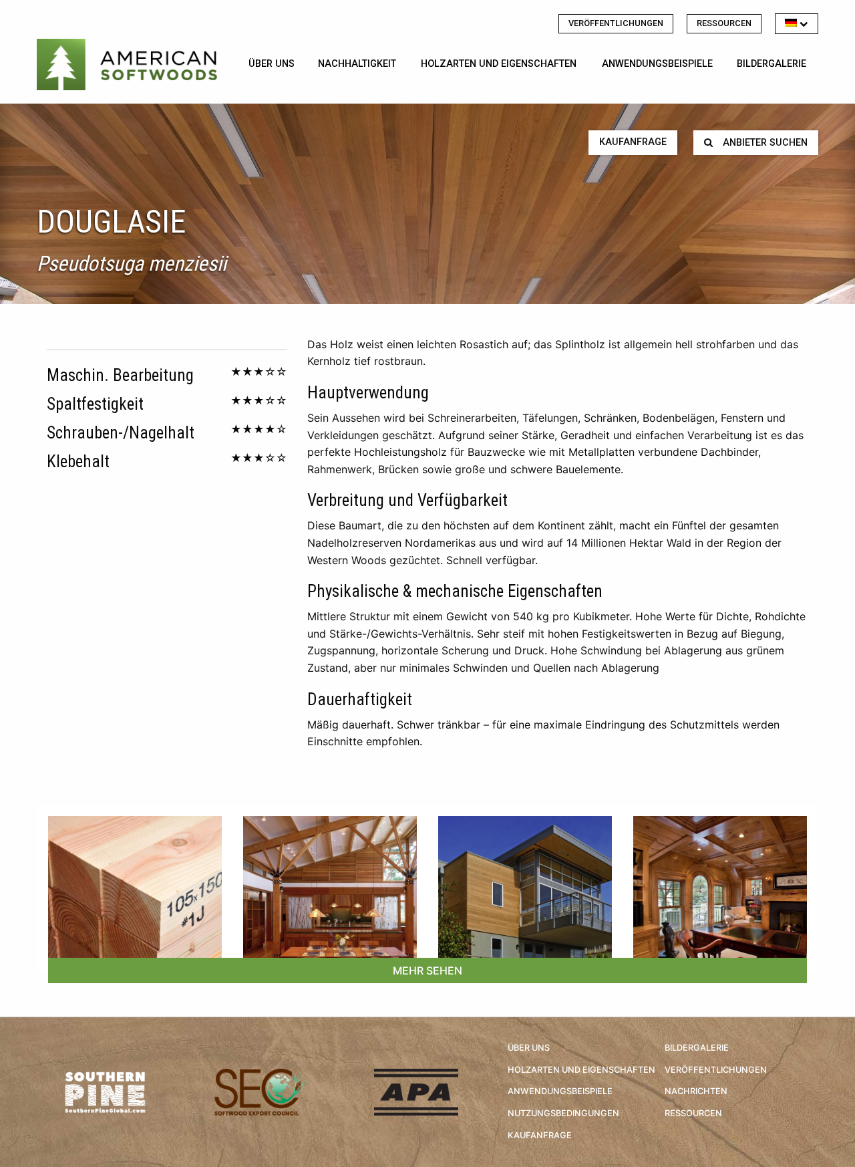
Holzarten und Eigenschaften (498, 64)
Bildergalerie (771, 64)
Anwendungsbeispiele (657, 64)
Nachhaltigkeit (357, 64)
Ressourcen (724, 23)
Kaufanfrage (633, 142)
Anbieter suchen (765, 142)
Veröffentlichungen (615, 23)
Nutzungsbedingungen (563, 1113)
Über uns (271, 64)
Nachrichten (696, 1091)
